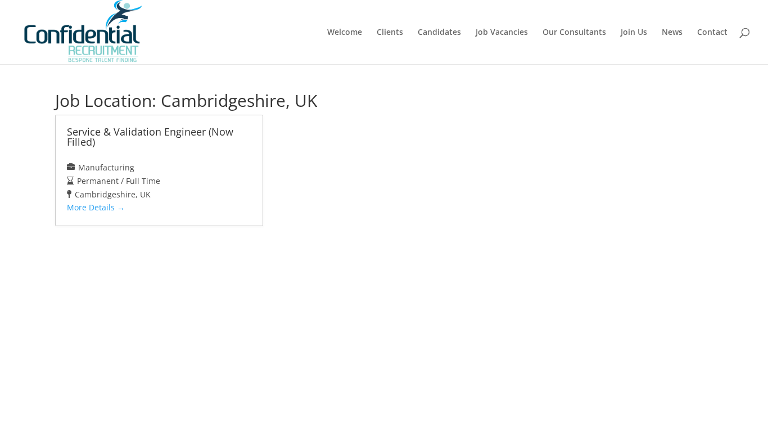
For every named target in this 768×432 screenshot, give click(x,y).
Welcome (344, 32)
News (672, 32)
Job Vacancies (502, 32)
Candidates (439, 32)
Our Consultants (574, 32)
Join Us (634, 32)
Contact (712, 32)
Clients (390, 32)
